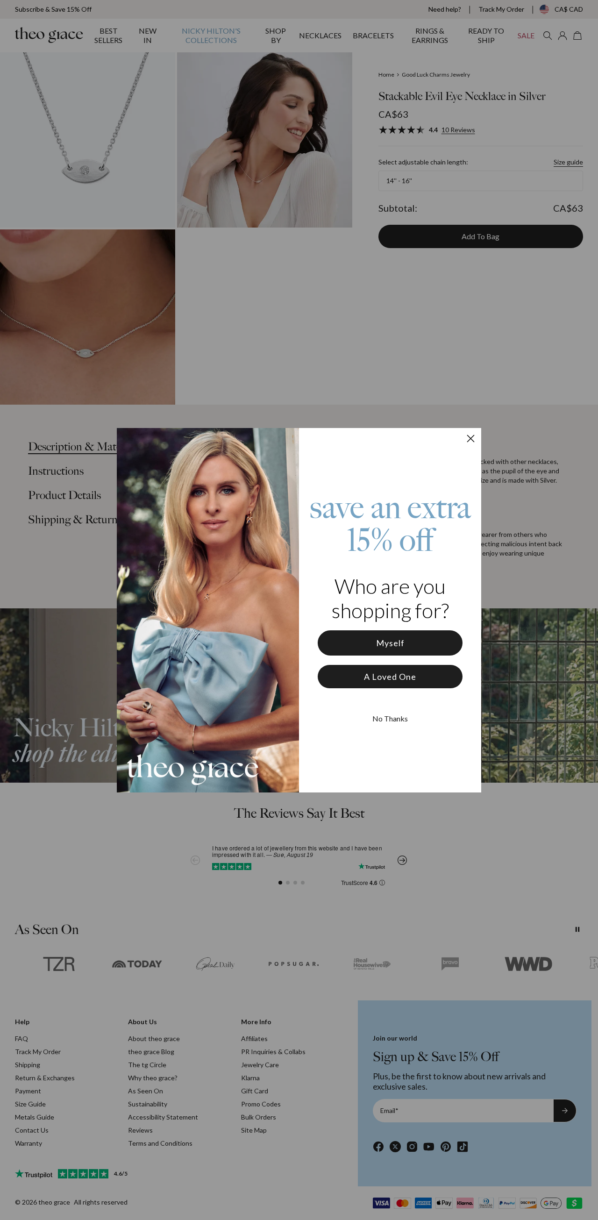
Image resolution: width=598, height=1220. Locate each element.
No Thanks (390, 718)
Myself (390, 643)
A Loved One (390, 676)
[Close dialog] (471, 438)
